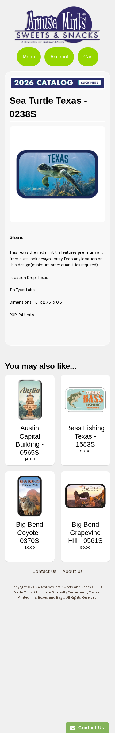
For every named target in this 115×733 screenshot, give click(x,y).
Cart (88, 56)
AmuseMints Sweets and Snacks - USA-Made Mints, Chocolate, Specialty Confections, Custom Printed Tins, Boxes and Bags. (59, 592)
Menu (29, 56)
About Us (73, 571)
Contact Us (44, 571)
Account (59, 56)
